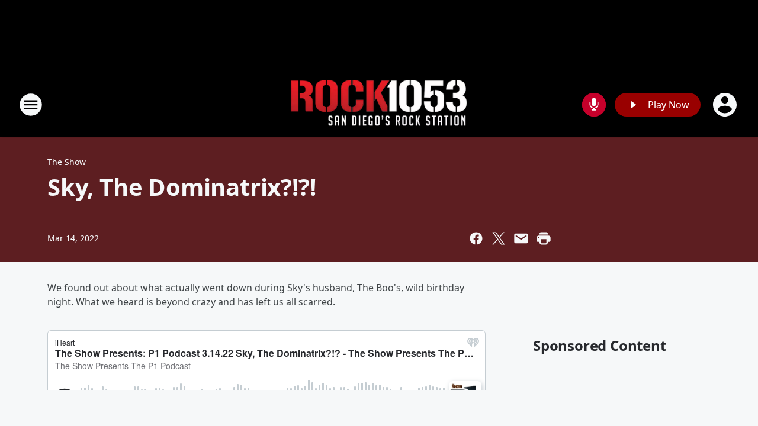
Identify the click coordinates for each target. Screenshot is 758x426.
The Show (66, 161)
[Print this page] (543, 238)
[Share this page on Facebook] (476, 238)
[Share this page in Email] (521, 238)
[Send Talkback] (594, 105)
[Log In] (726, 105)
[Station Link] (379, 105)
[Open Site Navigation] (31, 105)
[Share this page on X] (498, 238)
